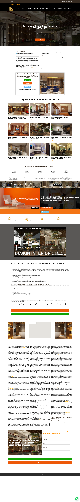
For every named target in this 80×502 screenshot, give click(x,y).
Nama (42, 59)
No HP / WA (45, 447)
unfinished (59, 351)
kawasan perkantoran (68, 412)
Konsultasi (59, 8)
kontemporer (41, 419)
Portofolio (35, 8)
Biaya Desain (48, 8)
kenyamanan (11, 388)
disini (33, 67)
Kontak (65, 8)
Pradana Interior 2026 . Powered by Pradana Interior (40, 474)
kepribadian (67, 401)
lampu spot (58, 387)
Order (69, 8)
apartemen (23, 347)
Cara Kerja (42, 8)
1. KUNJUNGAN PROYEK (14, 174)
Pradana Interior (14, 4)
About (22, 8)
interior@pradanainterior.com (67, 1)
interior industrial (34, 408)
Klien (54, 8)
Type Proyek (43, 55)
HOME (19, 8)
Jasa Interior (29, 8)
